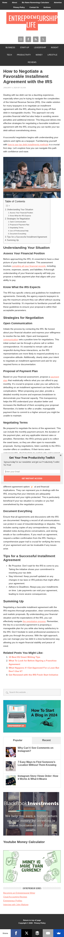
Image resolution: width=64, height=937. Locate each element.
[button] (32, 457)
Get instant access (32, 478)
